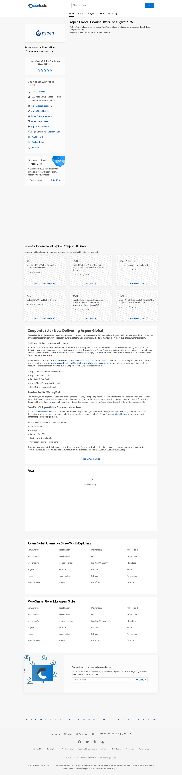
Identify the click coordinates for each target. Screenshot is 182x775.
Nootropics (132, 576)
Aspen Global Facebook (41, 106)
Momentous (96, 550)
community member (44, 412)
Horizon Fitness (66, 563)
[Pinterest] (95, 742)
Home (71, 14)
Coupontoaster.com (79, 758)
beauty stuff (68, 363)
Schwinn (94, 576)
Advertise (104, 749)
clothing (91, 363)
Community (112, 14)
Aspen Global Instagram (41, 116)
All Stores (68, 734)
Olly (93, 556)
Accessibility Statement (87, 749)
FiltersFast (131, 563)
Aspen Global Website (40, 127)
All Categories (82, 734)
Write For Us (144, 749)
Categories (91, 14)
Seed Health (64, 576)
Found (62, 582)
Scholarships (117, 749)
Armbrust (63, 570)
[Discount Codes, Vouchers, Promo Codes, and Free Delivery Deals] (38, 6)
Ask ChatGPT (37, 137)
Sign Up (54, 180)
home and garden (55, 363)
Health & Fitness (49, 47)
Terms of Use (38, 749)
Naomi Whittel (34, 582)
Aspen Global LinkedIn (40, 121)
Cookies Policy (68, 749)
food (114, 363)
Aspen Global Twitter (40, 111)
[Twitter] (88, 742)
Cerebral (130, 582)
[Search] (149, 5)
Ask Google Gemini (52, 132)
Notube (113, 758)
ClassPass (95, 570)
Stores (80, 14)
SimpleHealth (34, 556)
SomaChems (33, 550)
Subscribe (139, 680)
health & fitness (80, 363)
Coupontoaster (32, 47)
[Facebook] (80, 742)
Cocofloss (95, 582)
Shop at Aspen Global (91, 459)
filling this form (121, 414)
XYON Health (132, 550)
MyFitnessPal (33, 563)
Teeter (30, 576)
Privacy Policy (52, 749)
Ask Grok (35, 148)
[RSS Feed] (102, 742)
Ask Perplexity (38, 142)
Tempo (130, 570)
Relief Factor (64, 556)
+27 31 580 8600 (38, 92)
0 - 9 (154, 720)
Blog (102, 14)
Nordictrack (132, 556)
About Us (55, 734)
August (31, 570)
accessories (104, 363)
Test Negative (65, 550)
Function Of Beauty (99, 563)
